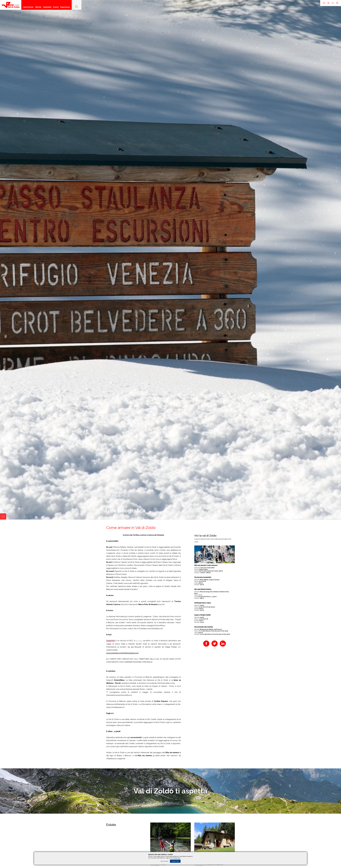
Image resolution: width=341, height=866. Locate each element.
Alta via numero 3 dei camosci (206, 565)
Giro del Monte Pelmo (202, 589)
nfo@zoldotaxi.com (131, 653)
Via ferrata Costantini (202, 577)
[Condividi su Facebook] (206, 647)
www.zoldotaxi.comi (114, 653)
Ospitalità (47, 7)
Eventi (56, 7)
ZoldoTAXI (110, 641)
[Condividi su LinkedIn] (223, 647)
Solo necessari (164, 861)
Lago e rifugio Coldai (202, 615)
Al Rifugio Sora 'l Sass (202, 603)
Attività (38, 7)
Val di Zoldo (28, 7)
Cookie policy (177, 858)
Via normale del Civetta (203, 627)
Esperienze (65, 7)
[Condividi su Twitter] (215, 647)
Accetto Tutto (175, 861)
